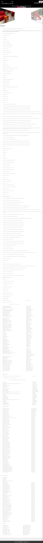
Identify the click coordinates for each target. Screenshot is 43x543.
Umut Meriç (21, 541)
